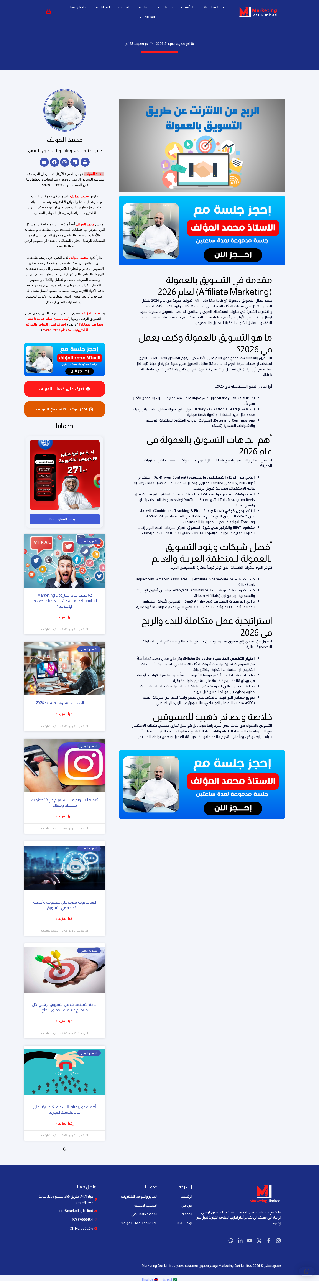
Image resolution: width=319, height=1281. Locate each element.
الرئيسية (187, 7)
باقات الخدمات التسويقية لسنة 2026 (65, 703)
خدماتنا (168, 7)
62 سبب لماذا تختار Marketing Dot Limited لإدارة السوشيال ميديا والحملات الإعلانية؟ (64, 600)
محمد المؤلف (65, 139)
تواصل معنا (78, 7)
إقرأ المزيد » (65, 617)
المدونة (123, 7)
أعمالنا (105, 7)
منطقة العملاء (213, 7)
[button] (307, 1271)
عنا (146, 7)
